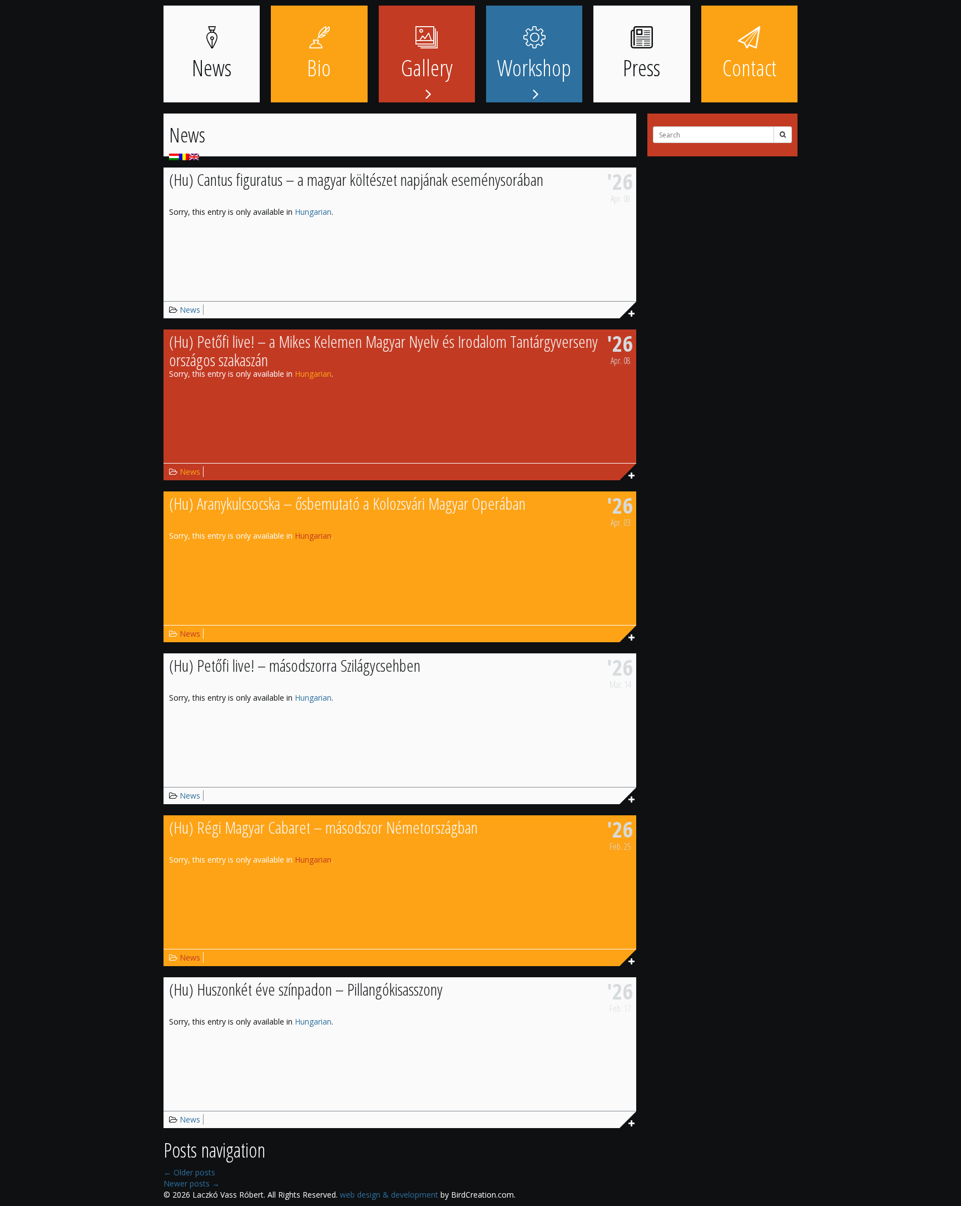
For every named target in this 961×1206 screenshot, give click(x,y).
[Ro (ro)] (184, 156)
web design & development (389, 1194)
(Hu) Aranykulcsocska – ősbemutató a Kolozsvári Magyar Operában (347, 503)
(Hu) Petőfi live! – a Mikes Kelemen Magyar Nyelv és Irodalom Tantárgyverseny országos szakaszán (383, 350)
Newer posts (192, 1183)
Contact (749, 67)
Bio (319, 67)
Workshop (534, 67)
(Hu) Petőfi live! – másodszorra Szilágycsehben (294, 665)
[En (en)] (194, 156)
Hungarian (313, 211)
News (211, 67)
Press (641, 67)
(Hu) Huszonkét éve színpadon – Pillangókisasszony (306, 989)
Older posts (189, 1172)
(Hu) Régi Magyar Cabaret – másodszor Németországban (323, 827)
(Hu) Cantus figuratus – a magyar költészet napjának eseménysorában (356, 179)
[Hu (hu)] (174, 156)
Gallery (427, 67)
